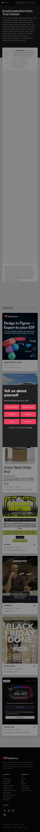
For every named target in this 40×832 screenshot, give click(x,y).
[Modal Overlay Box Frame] (20, 416)
